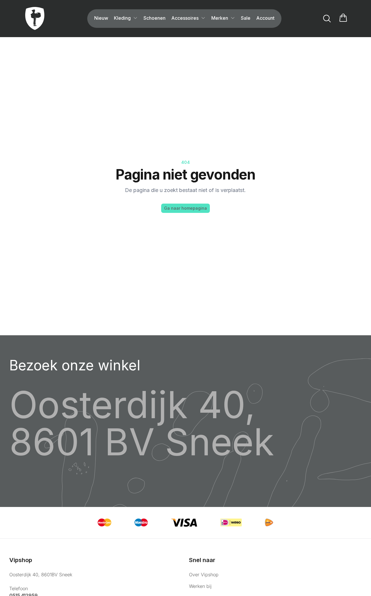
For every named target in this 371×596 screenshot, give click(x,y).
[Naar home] (34, 18)
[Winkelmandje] (343, 18)
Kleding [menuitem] (122, 18)
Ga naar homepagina (185, 208)
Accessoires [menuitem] (185, 18)
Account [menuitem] (265, 18)
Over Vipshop (204, 574)
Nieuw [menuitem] (101, 18)
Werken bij (200, 586)
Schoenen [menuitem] (154, 18)
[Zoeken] (327, 18)
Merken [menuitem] (219, 18)
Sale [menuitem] (245, 18)
